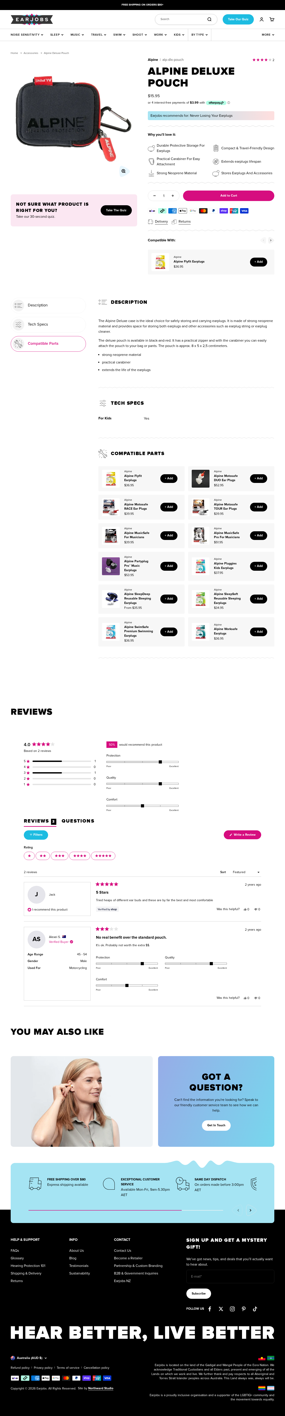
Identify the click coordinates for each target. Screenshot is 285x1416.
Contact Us (122, 1250)
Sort (223, 872)
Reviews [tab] (40, 822)
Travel (97, 34)
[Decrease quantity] (154, 196)
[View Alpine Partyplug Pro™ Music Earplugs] (111, 566)
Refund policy (20, 1368)
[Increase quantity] (172, 196)
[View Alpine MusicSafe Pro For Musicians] (201, 536)
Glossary (17, 1258)
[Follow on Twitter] (221, 1309)
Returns (17, 1281)
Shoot (137, 34)
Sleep (55, 34)
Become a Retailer (128, 1258)
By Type (197, 34)
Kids (177, 34)
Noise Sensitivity (25, 34)
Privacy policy (43, 1368)
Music (75, 34)
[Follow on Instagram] (232, 1309)
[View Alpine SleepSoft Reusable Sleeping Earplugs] (201, 599)
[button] (60, 761)
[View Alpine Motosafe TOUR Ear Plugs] (201, 507)
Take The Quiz (116, 210)
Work (158, 34)
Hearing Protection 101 (28, 1266)
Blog (72, 1258)
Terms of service (68, 1368)
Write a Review (247, 836)
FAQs (15, 1250)
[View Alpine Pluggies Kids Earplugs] (201, 566)
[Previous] (263, 240)
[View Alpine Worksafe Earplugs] (201, 632)
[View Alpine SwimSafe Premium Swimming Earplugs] (111, 632)
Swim (117, 34)
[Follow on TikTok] (255, 1309)
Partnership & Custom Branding (138, 1266)
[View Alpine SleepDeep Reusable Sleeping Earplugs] (111, 599)
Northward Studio (100, 1388)
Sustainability (79, 1273)
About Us (76, 1250)
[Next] (271, 240)
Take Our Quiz (238, 19)
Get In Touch (216, 1125)
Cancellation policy (96, 1368)
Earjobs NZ (122, 1281)
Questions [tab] (78, 822)
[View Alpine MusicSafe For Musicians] (111, 536)
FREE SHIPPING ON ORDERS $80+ (142, 4)
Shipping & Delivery (26, 1273)
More (266, 34)
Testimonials (78, 1266)
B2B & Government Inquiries (136, 1273)
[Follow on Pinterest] (244, 1309)
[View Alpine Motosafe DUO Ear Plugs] (201, 479)
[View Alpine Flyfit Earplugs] (160, 262)
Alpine (153, 59)
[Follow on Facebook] (210, 1309)
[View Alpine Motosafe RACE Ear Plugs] (111, 507)
